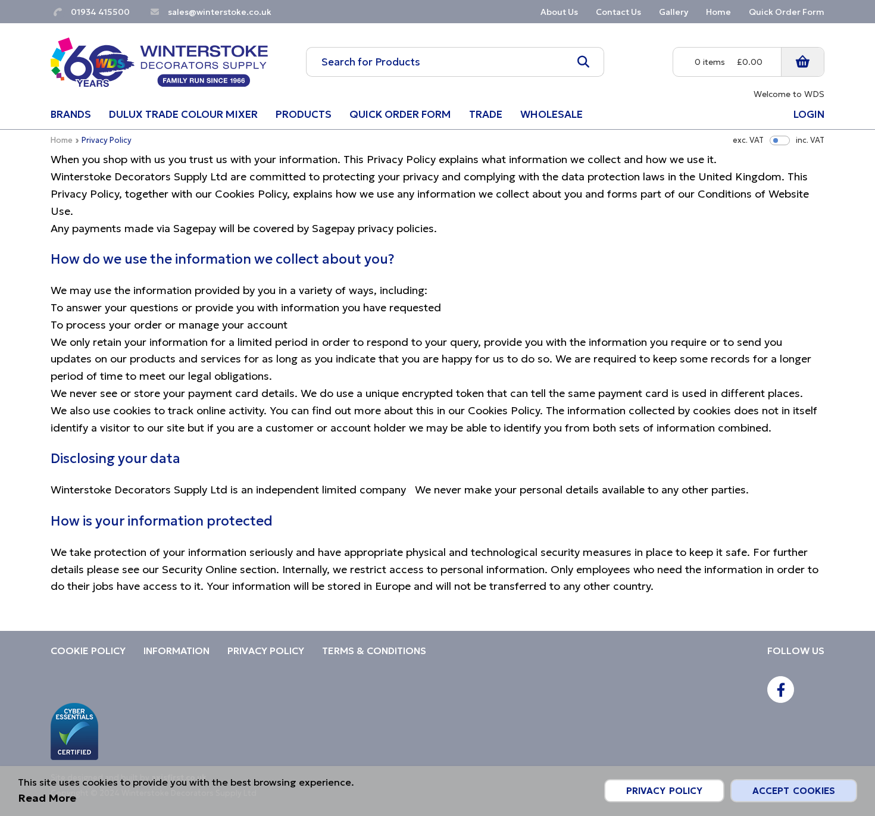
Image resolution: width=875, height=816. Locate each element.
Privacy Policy (664, 790)
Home (62, 140)
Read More (47, 798)
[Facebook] (780, 689)
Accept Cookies (793, 790)
